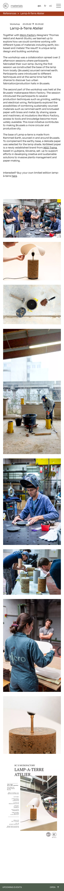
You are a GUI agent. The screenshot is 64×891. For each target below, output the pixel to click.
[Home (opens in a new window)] (5, 5)
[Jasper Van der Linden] (32, 725)
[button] (58, 6)
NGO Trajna (50, 147)
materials (17, 5)
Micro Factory (28, 35)
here (14, 175)
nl (50, 5)
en (39, 5)
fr (45, 5)
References (9, 13)
